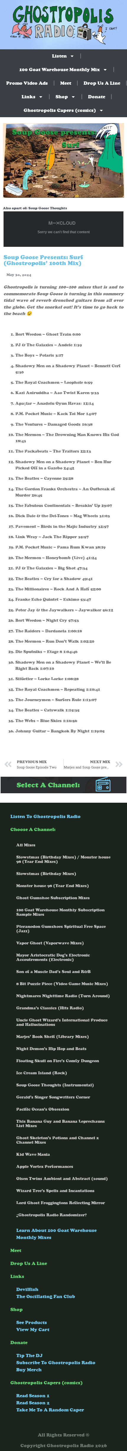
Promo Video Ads (27, 83)
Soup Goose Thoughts (47, 208)
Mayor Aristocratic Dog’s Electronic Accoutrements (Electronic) (53, 957)
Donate (96, 96)
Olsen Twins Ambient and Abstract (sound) (62, 1178)
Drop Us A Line (102, 83)
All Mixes (25, 845)
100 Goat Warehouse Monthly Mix (59, 69)
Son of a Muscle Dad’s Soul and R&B (53, 971)
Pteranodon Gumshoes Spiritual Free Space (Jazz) (61, 928)
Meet (65, 83)
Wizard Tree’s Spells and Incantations (55, 1190)
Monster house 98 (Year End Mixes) (52, 885)
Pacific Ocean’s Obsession (42, 1109)
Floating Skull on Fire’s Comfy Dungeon (57, 1060)
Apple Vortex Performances (44, 1166)
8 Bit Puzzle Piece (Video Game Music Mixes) (62, 983)
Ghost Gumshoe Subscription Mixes (53, 897)
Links (28, 96)
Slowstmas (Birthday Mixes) (46, 873)
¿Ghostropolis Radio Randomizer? (51, 1214)
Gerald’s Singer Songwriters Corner (53, 1097)
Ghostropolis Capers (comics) (60, 110)
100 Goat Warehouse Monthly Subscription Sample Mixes (60, 912)
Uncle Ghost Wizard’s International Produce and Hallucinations (62, 1022)
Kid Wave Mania (33, 1154)
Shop (62, 96)
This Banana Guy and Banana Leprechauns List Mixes (60, 1123)
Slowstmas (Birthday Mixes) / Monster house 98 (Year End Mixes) (63, 859)
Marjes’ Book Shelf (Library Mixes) (52, 1036)
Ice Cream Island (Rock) (41, 1072)
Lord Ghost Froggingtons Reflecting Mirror (60, 1202)
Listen (59, 56)
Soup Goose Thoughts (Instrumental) (55, 1085)
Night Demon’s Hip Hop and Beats (51, 1048)
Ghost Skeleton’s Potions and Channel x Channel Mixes (57, 1140)
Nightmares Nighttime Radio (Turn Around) (63, 995)
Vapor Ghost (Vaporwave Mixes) (50, 943)
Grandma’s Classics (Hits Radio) (50, 1008)
